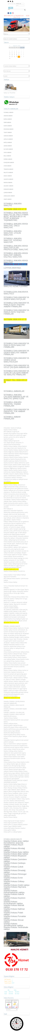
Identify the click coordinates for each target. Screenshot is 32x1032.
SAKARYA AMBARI (8, 179)
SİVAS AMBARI (7, 152)
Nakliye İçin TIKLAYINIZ (9, 93)
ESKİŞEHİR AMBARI (9, 162)
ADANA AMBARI (8, 145)
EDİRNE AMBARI (8, 159)
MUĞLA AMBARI (8, 142)
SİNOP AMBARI (7, 199)
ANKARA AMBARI (8, 115)
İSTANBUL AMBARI (8, 112)
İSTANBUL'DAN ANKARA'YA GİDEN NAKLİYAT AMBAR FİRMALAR (16, 353)
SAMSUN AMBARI (8, 135)
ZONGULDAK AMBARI (9, 196)
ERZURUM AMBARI (8, 129)
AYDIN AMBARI (7, 166)
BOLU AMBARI (7, 155)
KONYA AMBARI (8, 125)
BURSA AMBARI (8, 119)
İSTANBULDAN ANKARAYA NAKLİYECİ (16, 293)
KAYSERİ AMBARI (8, 149)
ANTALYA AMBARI (8, 139)
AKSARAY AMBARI (8, 186)
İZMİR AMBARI (7, 122)
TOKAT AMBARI (8, 132)
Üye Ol (9, 3)
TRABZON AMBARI (8, 169)
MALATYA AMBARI (8, 172)
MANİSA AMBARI (8, 182)
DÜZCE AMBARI (8, 176)
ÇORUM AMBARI (8, 192)
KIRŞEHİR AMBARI (8, 189)
